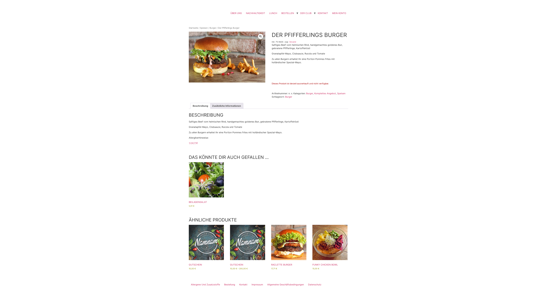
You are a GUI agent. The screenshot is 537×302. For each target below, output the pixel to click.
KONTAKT (323, 13)
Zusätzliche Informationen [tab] (226, 105)
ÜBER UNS (236, 13)
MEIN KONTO (339, 13)
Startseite (193, 28)
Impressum (257, 284)
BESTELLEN (287, 13)
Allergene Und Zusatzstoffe (205, 284)
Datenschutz (314, 284)
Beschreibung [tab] (200, 105)
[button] (260, 36)
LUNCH (273, 13)
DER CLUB (305, 13)
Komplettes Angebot (325, 93)
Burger (213, 28)
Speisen (204, 28)
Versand (292, 42)
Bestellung (229, 284)
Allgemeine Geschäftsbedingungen (285, 284)
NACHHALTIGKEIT (255, 13)
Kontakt (243, 284)
